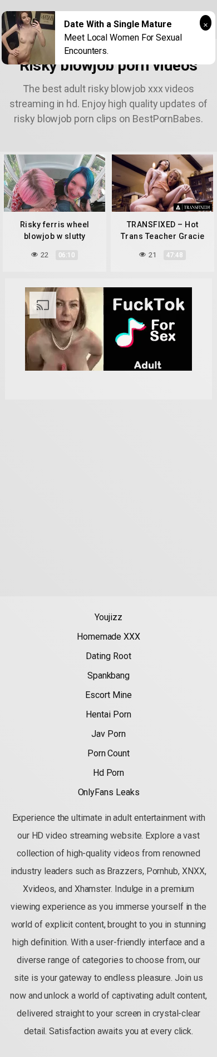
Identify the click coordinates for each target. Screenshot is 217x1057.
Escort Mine (108, 695)
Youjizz (108, 617)
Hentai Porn (108, 714)
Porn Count (108, 753)
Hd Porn (108, 772)
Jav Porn (108, 734)
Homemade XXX (108, 636)
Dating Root (108, 656)
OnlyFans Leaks (109, 792)
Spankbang (108, 675)
